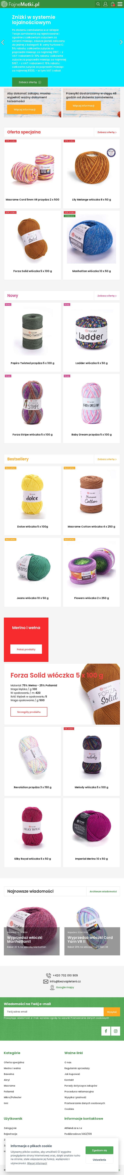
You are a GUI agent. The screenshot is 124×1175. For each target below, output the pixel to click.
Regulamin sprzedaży (77, 1081)
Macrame (9, 1099)
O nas (67, 1076)
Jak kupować (72, 1087)
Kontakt (69, 1093)
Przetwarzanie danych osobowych (90, 1031)
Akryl (7, 1093)
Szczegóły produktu (31, 215)
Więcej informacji (24, 123)
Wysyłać (112, 1025)
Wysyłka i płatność (75, 1111)
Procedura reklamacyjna (79, 1105)
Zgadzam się (99, 1150)
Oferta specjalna (14, 1076)
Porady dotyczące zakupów (80, 1099)
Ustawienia (99, 1159)
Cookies (69, 1122)
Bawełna (9, 1087)
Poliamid (9, 1105)
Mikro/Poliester (12, 1111)
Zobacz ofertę (28, 61)
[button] (2, 54)
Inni (6, 1116)
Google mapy (65, 1001)
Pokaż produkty (26, 663)
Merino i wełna (12, 1081)
